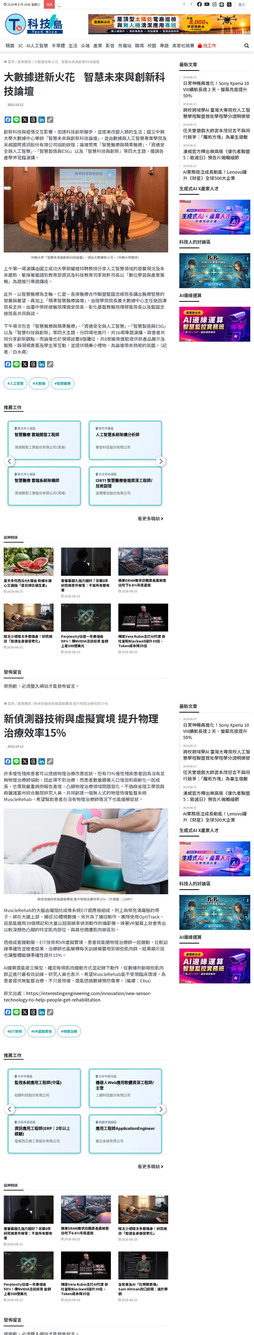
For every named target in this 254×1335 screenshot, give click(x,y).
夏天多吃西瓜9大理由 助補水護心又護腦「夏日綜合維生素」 (28, 583)
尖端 (85, 45)
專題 (164, 45)
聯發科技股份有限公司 (113, 447)
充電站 (124, 45)
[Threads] (229, 4)
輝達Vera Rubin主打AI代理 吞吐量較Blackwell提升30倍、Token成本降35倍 (141, 641)
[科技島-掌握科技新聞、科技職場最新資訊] (34, 24)
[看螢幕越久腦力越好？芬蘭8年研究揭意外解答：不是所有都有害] (86, 562)
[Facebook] (199, 4)
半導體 (58, 45)
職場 (139, 45)
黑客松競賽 (183, 45)
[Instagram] (214, 4)
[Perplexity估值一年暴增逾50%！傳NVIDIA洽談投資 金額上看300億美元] (86, 618)
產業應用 (24, 61)
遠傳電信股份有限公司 (113, 493)
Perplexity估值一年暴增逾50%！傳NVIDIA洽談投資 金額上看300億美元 (84, 641)
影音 (110, 45)
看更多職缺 (149, 518)
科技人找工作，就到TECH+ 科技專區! (94, 4)
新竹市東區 (106, 428)
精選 (9, 45)
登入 (241, 4)
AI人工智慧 (37, 45)
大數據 (40, 383)
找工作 (209, 45)
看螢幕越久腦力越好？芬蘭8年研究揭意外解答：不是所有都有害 (85, 585)
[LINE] (221, 4)
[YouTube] (207, 4)
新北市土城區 (26, 428)
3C (20, 45)
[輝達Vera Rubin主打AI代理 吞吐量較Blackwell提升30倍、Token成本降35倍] (143, 618)
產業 (97, 45)
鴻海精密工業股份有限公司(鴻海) (40, 447)
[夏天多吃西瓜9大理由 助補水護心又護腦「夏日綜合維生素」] (29, 562)
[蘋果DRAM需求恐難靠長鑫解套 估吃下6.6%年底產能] (143, 562)
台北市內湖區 (107, 474)
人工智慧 (17, 383)
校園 (151, 45)
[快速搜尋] (246, 45)
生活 (72, 45)
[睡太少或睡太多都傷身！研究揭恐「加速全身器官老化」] (29, 618)
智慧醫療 (64, 383)
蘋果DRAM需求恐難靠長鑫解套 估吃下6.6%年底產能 (142, 582)
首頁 (11, 61)
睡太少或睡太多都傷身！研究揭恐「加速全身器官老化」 (28, 638)
